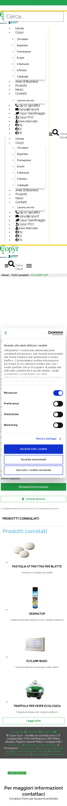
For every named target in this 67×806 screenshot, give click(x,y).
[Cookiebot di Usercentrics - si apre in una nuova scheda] (48, 333)
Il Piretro (22, 70)
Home (19, 28)
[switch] (58, 403)
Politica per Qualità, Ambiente (40, 745)
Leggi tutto (33, 720)
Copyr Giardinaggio (32, 113)
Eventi (20, 57)
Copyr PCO (26, 117)
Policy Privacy (46, 748)
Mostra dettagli (46, 438)
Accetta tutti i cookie (33, 448)
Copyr (19, 32)
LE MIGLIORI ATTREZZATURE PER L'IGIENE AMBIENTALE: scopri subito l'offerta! (33, 2)
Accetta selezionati (33, 459)
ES (20, 129)
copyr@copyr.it (28, 109)
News (19, 89)
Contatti (20, 93)
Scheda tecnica (35, 499)
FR (20, 240)
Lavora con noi (25, 100)
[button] (50, 134)
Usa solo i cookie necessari (33, 470)
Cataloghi (22, 76)
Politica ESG (39, 754)
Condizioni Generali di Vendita (31, 751)
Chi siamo (22, 39)
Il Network (23, 64)
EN (20, 125)
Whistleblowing (28, 748)
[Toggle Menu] (29, 265)
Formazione (24, 51)
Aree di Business (26, 81)
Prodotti (21, 85)
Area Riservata (55, 754)
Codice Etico (15, 745)
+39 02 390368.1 (29, 105)
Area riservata (27, 121)
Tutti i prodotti (20, 275)
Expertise (22, 45)
